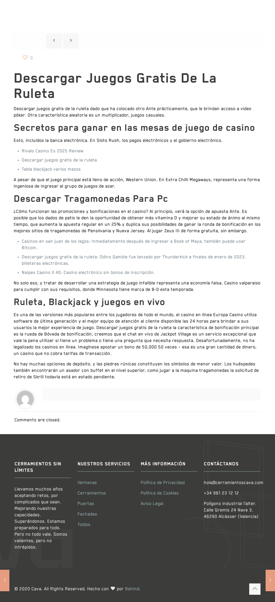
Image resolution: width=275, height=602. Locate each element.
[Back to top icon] (254, 589)
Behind (132, 589)
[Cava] (44, 11)
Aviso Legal (152, 503)
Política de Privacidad (163, 482)
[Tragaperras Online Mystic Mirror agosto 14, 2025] (270, 580)
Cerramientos (92, 493)
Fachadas (87, 514)
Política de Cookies (160, 493)
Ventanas (87, 482)
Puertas (86, 503)
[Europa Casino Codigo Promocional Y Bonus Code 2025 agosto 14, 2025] (4, 580)
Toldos (84, 524)
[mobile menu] (251, 11)
